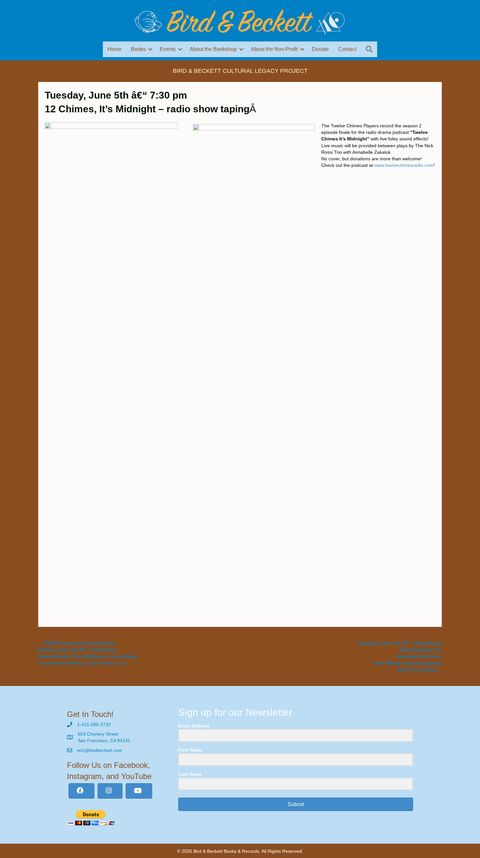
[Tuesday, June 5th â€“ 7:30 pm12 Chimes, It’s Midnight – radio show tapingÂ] (111, 366)
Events (168, 49)
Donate (320, 49)
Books (138, 49)
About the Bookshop (213, 49)
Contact (347, 49)
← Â (88, 653)
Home (114, 49)
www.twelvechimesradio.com (403, 165)
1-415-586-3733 (94, 724)
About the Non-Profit (274, 49)
